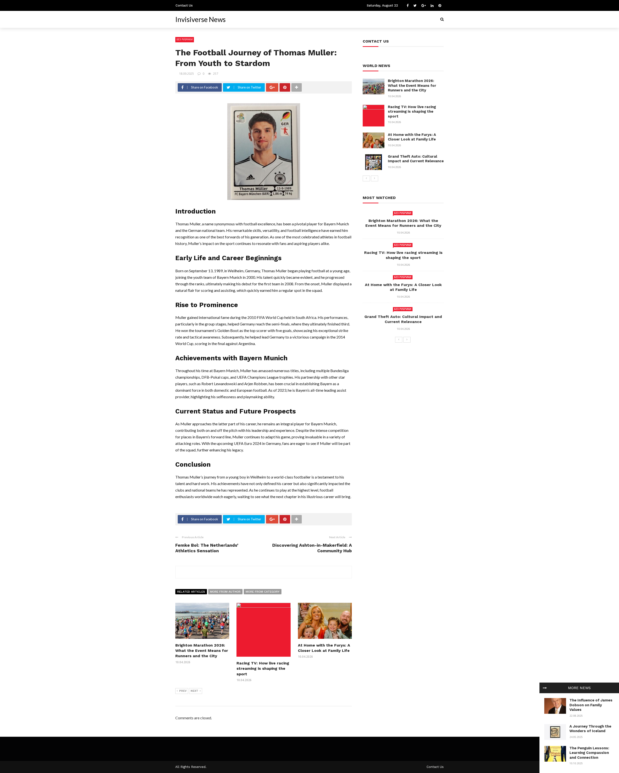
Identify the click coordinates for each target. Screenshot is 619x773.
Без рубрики (185, 39)
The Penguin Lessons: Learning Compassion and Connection (589, 753)
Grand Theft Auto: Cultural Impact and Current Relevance (416, 158)
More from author (225, 591)
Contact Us (184, 5)
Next (194, 690)
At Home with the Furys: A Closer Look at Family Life (412, 137)
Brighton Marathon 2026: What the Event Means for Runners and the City (201, 650)
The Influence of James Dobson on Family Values (590, 705)
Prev (183, 690)
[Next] (374, 178)
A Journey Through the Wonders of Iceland (590, 728)
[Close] (544, 688)
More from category (263, 591)
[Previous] (366, 178)
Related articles (191, 591)
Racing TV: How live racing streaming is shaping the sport (262, 668)
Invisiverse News (200, 19)
